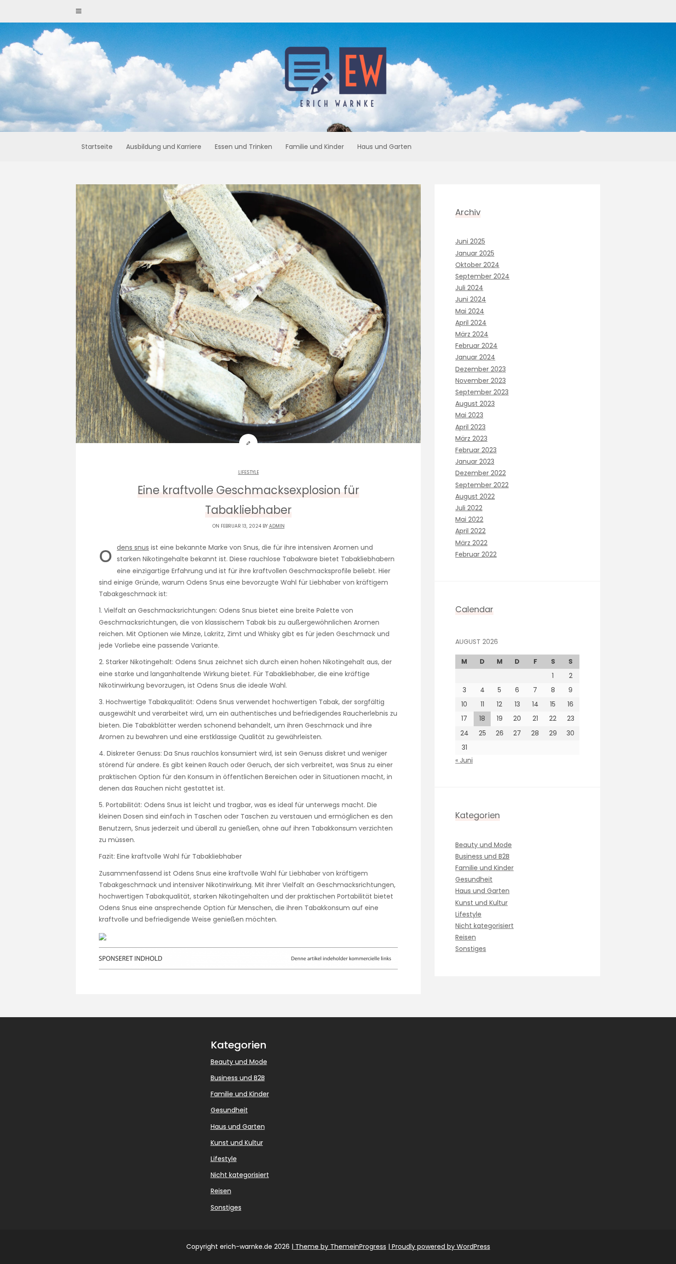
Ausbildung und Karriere (163, 146)
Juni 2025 (470, 241)
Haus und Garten (384, 146)
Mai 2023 (469, 415)
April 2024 (471, 322)
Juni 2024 (470, 299)
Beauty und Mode (483, 844)
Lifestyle (248, 472)
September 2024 (482, 276)
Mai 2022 (469, 519)
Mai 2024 (469, 311)
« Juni (464, 760)
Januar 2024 (475, 357)
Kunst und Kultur (481, 902)
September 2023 (482, 392)
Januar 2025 (474, 253)
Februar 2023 (476, 450)
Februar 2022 (476, 554)
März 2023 (471, 438)
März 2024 (471, 334)
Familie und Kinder (315, 146)
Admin (277, 526)
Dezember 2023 (480, 369)
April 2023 (470, 427)
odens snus (133, 547)
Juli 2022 (468, 507)
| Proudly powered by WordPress (439, 1246)
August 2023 (475, 403)
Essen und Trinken (243, 146)
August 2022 (475, 496)
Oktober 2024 (477, 264)
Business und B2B (482, 856)
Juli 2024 (469, 287)
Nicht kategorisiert (484, 925)
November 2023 (480, 380)
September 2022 (482, 485)
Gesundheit (474, 879)
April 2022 (470, 530)
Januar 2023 (474, 461)
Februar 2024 (476, 345)
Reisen (465, 937)
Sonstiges (470, 948)
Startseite (97, 146)
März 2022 (471, 542)
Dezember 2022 (480, 473)
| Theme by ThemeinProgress (339, 1246)
